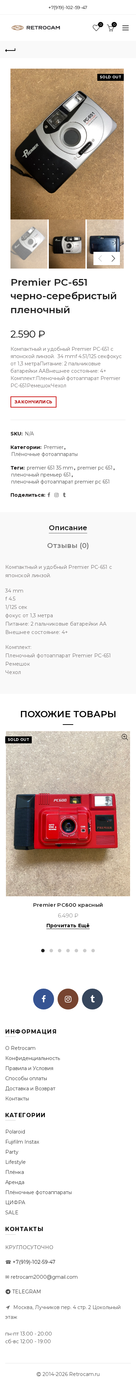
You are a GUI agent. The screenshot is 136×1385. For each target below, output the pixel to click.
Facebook (43, 999)
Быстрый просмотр (125, 737)
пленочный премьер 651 (41, 475)
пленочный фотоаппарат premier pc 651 (60, 482)
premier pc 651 (95, 468)
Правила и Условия (29, 1068)
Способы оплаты (26, 1078)
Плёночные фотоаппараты (44, 454)
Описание (68, 528)
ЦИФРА (15, 1202)
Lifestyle (15, 1162)
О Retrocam (20, 1048)
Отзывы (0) (68, 545)
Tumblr (92, 999)
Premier (53, 447)
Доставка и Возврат (30, 1088)
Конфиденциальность (32, 1058)
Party (11, 1152)
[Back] (10, 49)
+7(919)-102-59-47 (67, 7)
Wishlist (100, 25)
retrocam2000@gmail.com (44, 1277)
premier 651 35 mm (50, 468)
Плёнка (14, 1172)
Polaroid (15, 1132)
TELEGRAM (26, 1292)
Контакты (17, 1099)
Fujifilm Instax (22, 1142)
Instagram (68, 999)
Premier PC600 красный (68, 905)
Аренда (14, 1182)
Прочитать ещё (68, 925)
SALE (11, 1212)
